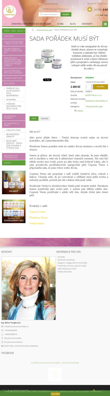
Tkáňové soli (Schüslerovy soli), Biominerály (13, 92)
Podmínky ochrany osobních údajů (72, 265)
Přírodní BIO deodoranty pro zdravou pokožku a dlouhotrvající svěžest (13, 62)
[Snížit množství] (92, 88)
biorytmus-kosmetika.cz (96, 101)
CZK (97, 15)
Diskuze (44, 118)
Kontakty (87, 23)
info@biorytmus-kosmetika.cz (16, 326)
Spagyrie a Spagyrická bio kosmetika (31, 23)
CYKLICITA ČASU (13, 130)
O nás (60, 23)
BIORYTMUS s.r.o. (93, 95)
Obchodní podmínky (66, 260)
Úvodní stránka (5, 23)
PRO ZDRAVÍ (9, 83)
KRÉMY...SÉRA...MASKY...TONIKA (13, 31)
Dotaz (80, 111)
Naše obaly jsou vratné (67, 268)
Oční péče (9, 36)
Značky (7, 162)
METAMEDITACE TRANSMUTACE (11, 156)
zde (103, 391)
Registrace (103, 4)
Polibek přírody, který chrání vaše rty (13, 51)
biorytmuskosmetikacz (13, 342)
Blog (73, 23)
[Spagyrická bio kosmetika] (19, 11)
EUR (102, 15)
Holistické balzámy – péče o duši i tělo (14, 42)
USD (106, 15)
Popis (34, 118)
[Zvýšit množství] (92, 85)
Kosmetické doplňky (10, 117)
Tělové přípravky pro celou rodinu (13, 72)
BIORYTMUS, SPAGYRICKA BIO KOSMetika (21, 346)
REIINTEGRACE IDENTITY (12, 135)
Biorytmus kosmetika (12, 338)
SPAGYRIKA (11, 99)
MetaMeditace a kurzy (12, 124)
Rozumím (55, 394)
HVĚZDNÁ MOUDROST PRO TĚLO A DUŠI (13, 106)
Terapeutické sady (13, 78)
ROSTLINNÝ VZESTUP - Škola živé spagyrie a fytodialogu (14, 144)
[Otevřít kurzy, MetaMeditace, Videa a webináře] (55, 374)
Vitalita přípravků (65, 271)
